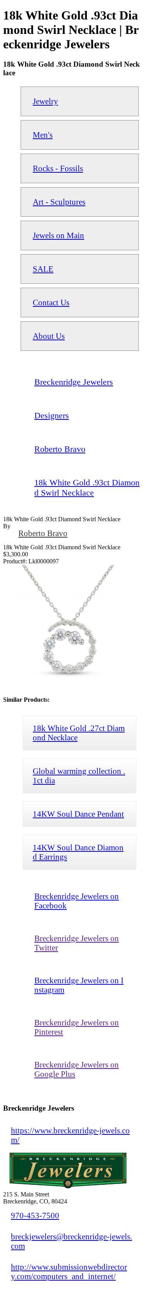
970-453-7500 (35, 1215)
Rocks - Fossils (58, 168)
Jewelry (45, 101)
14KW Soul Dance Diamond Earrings (78, 852)
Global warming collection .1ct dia (79, 775)
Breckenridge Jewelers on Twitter (76, 943)
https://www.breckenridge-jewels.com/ (70, 1135)
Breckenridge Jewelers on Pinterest (76, 1027)
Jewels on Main (58, 235)
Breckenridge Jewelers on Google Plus (76, 1069)
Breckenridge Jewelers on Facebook (76, 901)
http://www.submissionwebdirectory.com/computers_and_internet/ (69, 1271)
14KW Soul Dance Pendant (78, 813)
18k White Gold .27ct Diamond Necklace (79, 733)
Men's (43, 134)
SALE (43, 268)
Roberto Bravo (42, 533)
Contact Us (51, 302)
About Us (49, 335)
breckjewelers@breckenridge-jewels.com (71, 1241)
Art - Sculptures (59, 201)
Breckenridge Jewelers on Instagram (79, 985)
